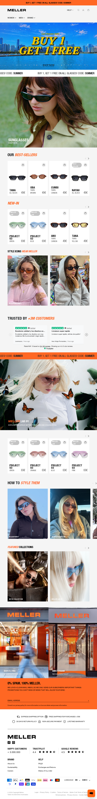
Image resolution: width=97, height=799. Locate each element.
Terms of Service (62, 792)
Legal (36, 792)
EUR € (84, 780)
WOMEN (11, 18)
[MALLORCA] (72, 642)
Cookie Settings (84, 795)
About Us (11, 764)
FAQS (40, 764)
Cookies (53, 792)
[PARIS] (24, 642)
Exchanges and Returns (47, 767)
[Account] (82, 10)
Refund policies (61, 795)
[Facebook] (9, 742)
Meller (22, 792)
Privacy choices (72, 795)
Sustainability (13, 767)
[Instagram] (13, 742)
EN (76, 780)
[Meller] (17, 10)
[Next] (88, 252)
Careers (10, 771)
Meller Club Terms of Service (79, 792)
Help (69, 10)
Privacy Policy (44, 792)
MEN (21, 18)
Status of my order (45, 771)
